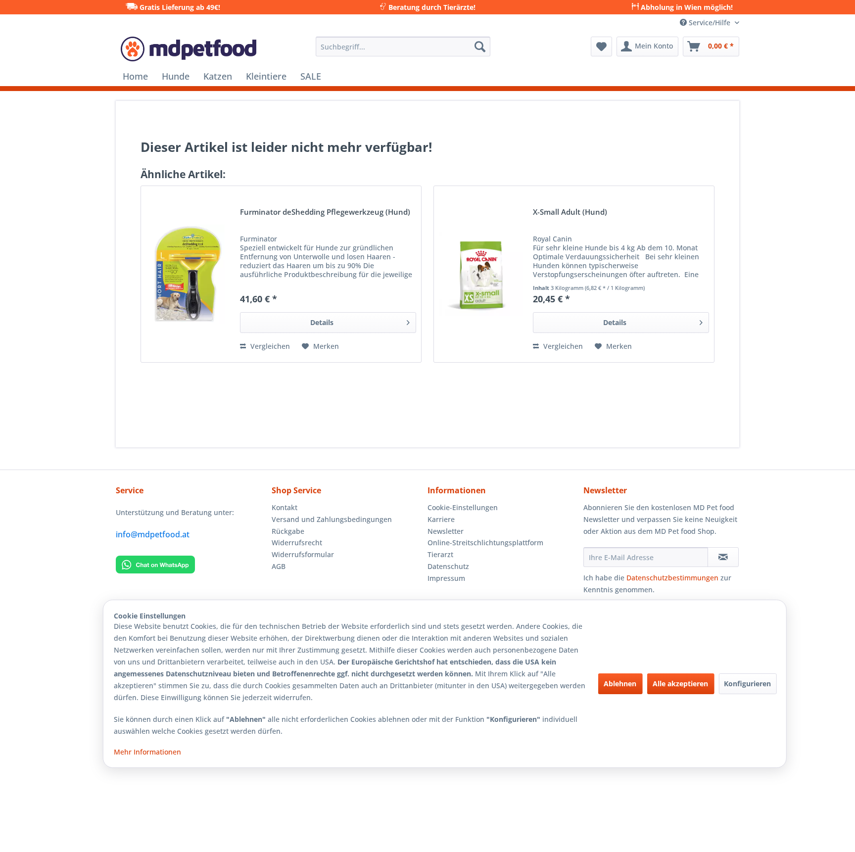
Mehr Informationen (147, 752)
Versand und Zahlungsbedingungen (332, 519)
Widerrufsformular (303, 554)
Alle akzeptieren (680, 683)
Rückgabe (288, 531)
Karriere (441, 519)
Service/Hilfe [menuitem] (709, 22)
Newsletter (446, 531)
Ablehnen (620, 683)
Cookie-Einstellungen (463, 507)
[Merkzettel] (601, 46)
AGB (278, 566)
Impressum (446, 578)
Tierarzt (440, 554)
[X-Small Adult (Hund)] (481, 274)
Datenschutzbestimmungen (672, 577)
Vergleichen (269, 346)
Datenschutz (448, 566)
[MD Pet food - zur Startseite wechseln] (188, 49)
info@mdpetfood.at (153, 534)
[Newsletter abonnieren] (723, 557)
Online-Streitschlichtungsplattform (485, 542)
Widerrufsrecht (297, 542)
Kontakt (284, 507)
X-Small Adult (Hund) (570, 212)
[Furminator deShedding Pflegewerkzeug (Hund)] (188, 274)
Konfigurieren (747, 683)
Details (321, 322)
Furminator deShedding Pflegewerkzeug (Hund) (325, 212)
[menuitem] (403, 46)
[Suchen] (480, 46)
